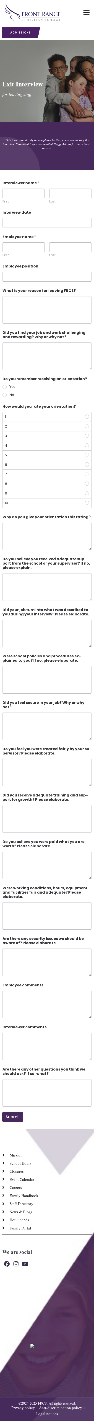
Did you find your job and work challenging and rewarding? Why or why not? (44, 334)
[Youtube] (25, 1263)
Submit (13, 1117)
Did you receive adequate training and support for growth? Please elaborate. (45, 797)
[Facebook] (6, 1263)
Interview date (17, 212)
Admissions (20, 32)
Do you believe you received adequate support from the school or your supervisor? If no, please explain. (46, 563)
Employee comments (23, 985)
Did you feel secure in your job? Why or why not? (43, 704)
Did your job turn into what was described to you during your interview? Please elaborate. (46, 612)
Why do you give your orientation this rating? (47, 517)
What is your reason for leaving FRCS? (39, 290)
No (11, 395)
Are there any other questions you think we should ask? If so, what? (44, 1071)
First (6, 201)
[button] (86, 12)
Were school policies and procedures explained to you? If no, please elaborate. (42, 658)
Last (52, 201)
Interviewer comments (25, 1027)
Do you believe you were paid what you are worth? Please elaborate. (43, 844)
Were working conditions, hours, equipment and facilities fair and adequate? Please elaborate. (45, 892)
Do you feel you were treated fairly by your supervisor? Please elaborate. (47, 751)
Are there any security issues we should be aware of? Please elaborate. (43, 940)
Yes (12, 386)
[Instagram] (16, 1263)
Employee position (20, 266)
